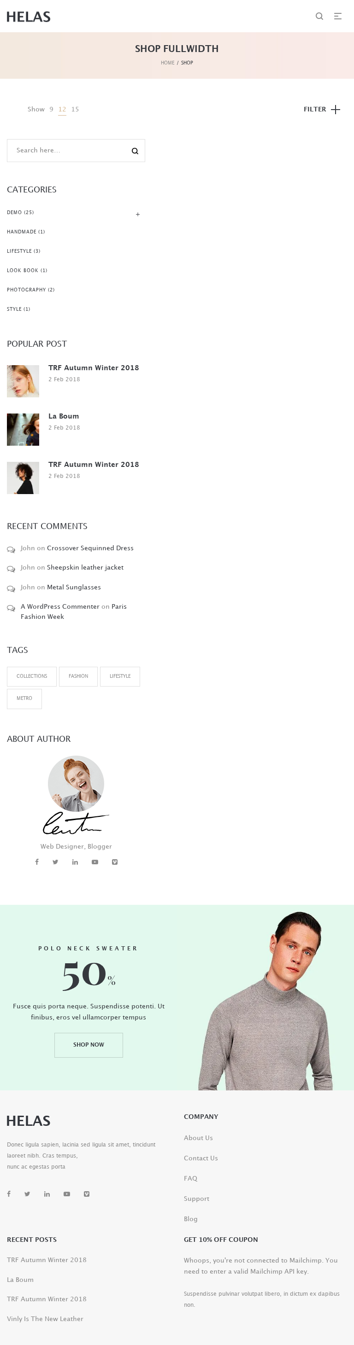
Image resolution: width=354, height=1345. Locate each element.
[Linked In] (75, 862)
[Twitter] (56, 862)
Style (14, 309)
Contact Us (201, 1158)
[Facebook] (37, 862)
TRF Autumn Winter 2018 (93, 368)
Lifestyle (19, 251)
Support (196, 1199)
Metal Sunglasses (74, 587)
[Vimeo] (115, 862)
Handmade (21, 232)
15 (75, 109)
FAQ (190, 1179)
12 (62, 109)
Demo (14, 212)
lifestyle (120, 676)
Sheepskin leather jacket (85, 568)
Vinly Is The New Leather (45, 1319)
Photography (26, 290)
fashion (78, 676)
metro (24, 698)
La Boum (63, 416)
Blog (191, 1219)
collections (32, 676)
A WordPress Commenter (60, 607)
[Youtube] (95, 862)
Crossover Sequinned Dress (90, 548)
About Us (198, 1138)
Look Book (23, 270)
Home (167, 63)
